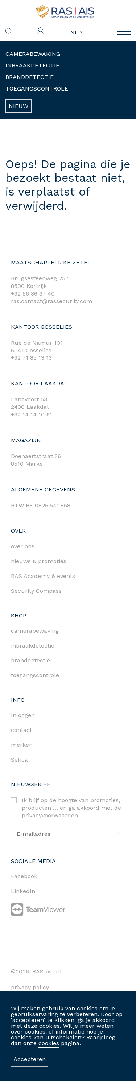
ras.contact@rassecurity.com (51, 301)
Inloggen (23, 715)
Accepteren (29, 1059)
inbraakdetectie (32, 645)
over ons (22, 546)
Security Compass (36, 590)
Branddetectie (29, 77)
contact (21, 729)
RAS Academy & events (43, 576)
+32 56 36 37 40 (33, 293)
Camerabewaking (32, 53)
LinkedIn (23, 891)
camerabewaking (35, 630)
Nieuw (18, 105)
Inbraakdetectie (32, 65)
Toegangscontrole (36, 88)
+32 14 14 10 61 (31, 414)
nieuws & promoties (38, 561)
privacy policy (30, 987)
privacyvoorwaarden (50, 815)
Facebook (24, 876)
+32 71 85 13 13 (31, 357)
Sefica (19, 759)
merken (22, 744)
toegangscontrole (35, 675)
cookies (48, 1043)
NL (75, 32)
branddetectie (30, 660)
